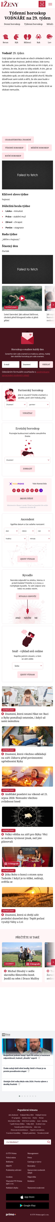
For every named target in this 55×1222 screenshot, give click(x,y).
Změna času (26, 1118)
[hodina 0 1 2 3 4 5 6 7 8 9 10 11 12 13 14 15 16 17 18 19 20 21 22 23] (15, 538)
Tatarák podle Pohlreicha (23, 1127)
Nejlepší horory (41, 1115)
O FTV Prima (11, 1153)
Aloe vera (37, 1127)
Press (30, 1157)
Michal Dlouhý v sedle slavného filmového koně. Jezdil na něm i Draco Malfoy (21, 974)
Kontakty (31, 1166)
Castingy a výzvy (34, 1161)
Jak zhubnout (13, 1115)
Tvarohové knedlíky (13, 1133)
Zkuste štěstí (26, 498)
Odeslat (46, 364)
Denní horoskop (12, 24)
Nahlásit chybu (12, 1188)
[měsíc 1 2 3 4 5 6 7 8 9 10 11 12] (27, 531)
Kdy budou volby (14, 1121)
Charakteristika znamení (18, 139)
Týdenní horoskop (33, 24)
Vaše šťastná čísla (40, 483)
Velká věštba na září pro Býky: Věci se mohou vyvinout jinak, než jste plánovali (24, 838)
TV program (16, 1118)
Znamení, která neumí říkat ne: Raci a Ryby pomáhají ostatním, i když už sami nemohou (24, 717)
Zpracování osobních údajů (36, 1171)
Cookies (9, 1177)
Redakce (31, 1181)
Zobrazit (27, 468)
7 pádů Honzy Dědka (17, 1124)
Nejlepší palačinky (29, 1133)
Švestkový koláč (43, 1133)
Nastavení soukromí (36, 1188)
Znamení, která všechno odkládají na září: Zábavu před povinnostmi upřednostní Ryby (23, 757)
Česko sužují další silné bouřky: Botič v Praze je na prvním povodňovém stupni (24, 1069)
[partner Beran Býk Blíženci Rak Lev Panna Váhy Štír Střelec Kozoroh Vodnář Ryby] (39, 404)
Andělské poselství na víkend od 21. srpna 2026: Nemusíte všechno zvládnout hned (24, 797)
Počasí (41, 1118)
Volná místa (11, 1157)
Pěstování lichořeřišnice (19, 1130)
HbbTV (9, 1166)
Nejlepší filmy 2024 (27, 1115)
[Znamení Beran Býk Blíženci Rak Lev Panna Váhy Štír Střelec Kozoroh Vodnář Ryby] (29, 364)
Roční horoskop (13, 156)
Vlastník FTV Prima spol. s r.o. (14, 1182)
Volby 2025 (30, 1124)
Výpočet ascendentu (37, 1130)
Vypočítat (27, 413)
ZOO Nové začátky (28, 1121)
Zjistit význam (27, 559)
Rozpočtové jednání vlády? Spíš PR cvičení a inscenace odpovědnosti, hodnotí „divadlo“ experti (26, 1056)
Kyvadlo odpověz (27, 596)
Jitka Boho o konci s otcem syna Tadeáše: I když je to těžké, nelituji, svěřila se (22, 878)
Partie (35, 1118)
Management (33, 1153)
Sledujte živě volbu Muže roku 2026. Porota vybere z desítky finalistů (25, 1082)
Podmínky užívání (13, 1170)
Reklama (9, 1161)
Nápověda (32, 1177)
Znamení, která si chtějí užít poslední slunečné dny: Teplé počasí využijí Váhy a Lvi (22, 918)
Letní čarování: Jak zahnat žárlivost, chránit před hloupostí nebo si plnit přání (21, 317)
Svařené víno (40, 1124)
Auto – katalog (42, 1121)
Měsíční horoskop (40, 148)
